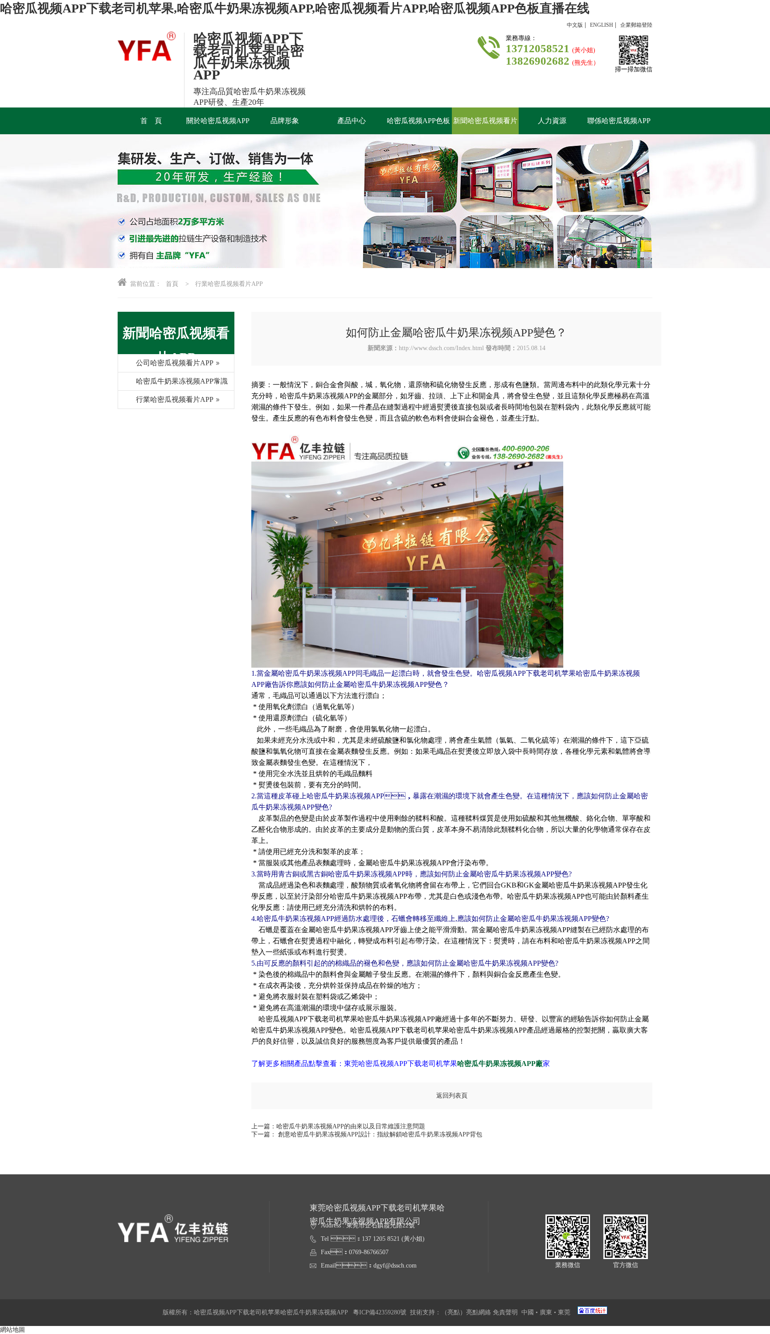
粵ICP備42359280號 (379, 1312)
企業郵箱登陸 (636, 25)
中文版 (575, 25)
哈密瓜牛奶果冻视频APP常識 (182, 381)
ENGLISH (601, 25)
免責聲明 (505, 1312)
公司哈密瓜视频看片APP (174, 363)
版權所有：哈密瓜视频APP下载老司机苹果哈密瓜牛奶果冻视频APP (258, 1312)
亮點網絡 (478, 1312)
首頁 (172, 284)
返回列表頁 (451, 1095)
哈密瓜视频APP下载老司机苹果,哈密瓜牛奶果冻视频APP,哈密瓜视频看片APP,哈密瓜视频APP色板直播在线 (295, 8)
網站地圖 (12, 1329)
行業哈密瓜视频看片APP (174, 399)
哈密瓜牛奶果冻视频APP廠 (500, 1063)
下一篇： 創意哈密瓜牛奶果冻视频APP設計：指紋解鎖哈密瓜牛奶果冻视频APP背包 (366, 1134)
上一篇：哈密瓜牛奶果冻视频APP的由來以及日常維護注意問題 (338, 1126)
